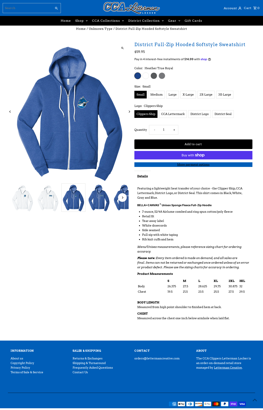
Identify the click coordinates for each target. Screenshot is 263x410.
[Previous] (10, 111)
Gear (172, 20)
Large (172, 94)
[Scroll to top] (254, 400)
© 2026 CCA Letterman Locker (33, 404)
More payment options (193, 164)
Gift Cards (193, 20)
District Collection (144, 20)
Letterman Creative (228, 367)
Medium (156, 94)
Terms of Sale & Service (27, 372)
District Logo (199, 114)
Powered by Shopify (70, 404)
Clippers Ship (146, 114)
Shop (79, 20)
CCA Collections (106, 20)
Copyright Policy (22, 363)
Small (141, 94)
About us (17, 358)
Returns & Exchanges (87, 358)
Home (66, 20)
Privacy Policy (20, 367)
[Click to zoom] (122, 48)
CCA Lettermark (173, 114)
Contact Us (80, 372)
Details (142, 176)
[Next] (129, 111)
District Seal (223, 114)
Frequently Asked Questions (93, 367)
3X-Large (224, 94)
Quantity (140, 130)
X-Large (188, 94)
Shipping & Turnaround (89, 363)
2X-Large (206, 94)
